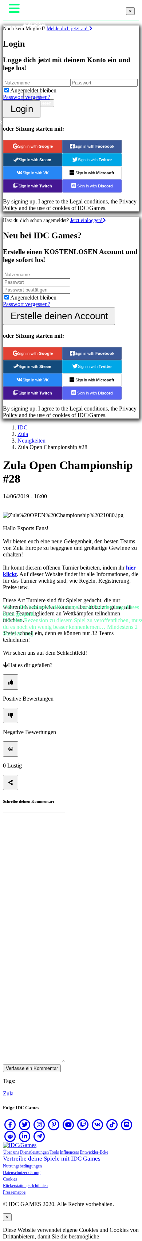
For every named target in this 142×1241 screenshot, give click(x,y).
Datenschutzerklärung (21, 1172)
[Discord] (126, 1124)
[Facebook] (10, 1124)
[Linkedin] (24, 1136)
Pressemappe (14, 1192)
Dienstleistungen (34, 1152)
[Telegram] (39, 1136)
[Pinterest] (54, 1124)
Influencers (69, 1152)
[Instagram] (39, 1124)
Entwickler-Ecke (94, 1152)
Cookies (10, 1179)
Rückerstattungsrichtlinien (25, 1185)
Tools (54, 1152)
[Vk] (97, 1124)
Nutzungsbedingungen (22, 1166)
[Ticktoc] (112, 1124)
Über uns (11, 1152)
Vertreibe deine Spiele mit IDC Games (51, 1158)
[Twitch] (83, 1124)
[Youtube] (68, 1124)
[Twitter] (24, 1124)
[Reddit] (10, 1136)
